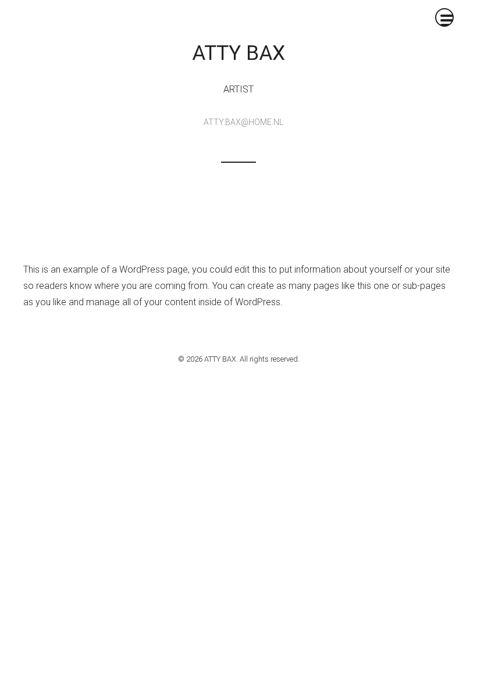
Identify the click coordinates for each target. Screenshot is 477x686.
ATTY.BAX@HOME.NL (243, 122)
